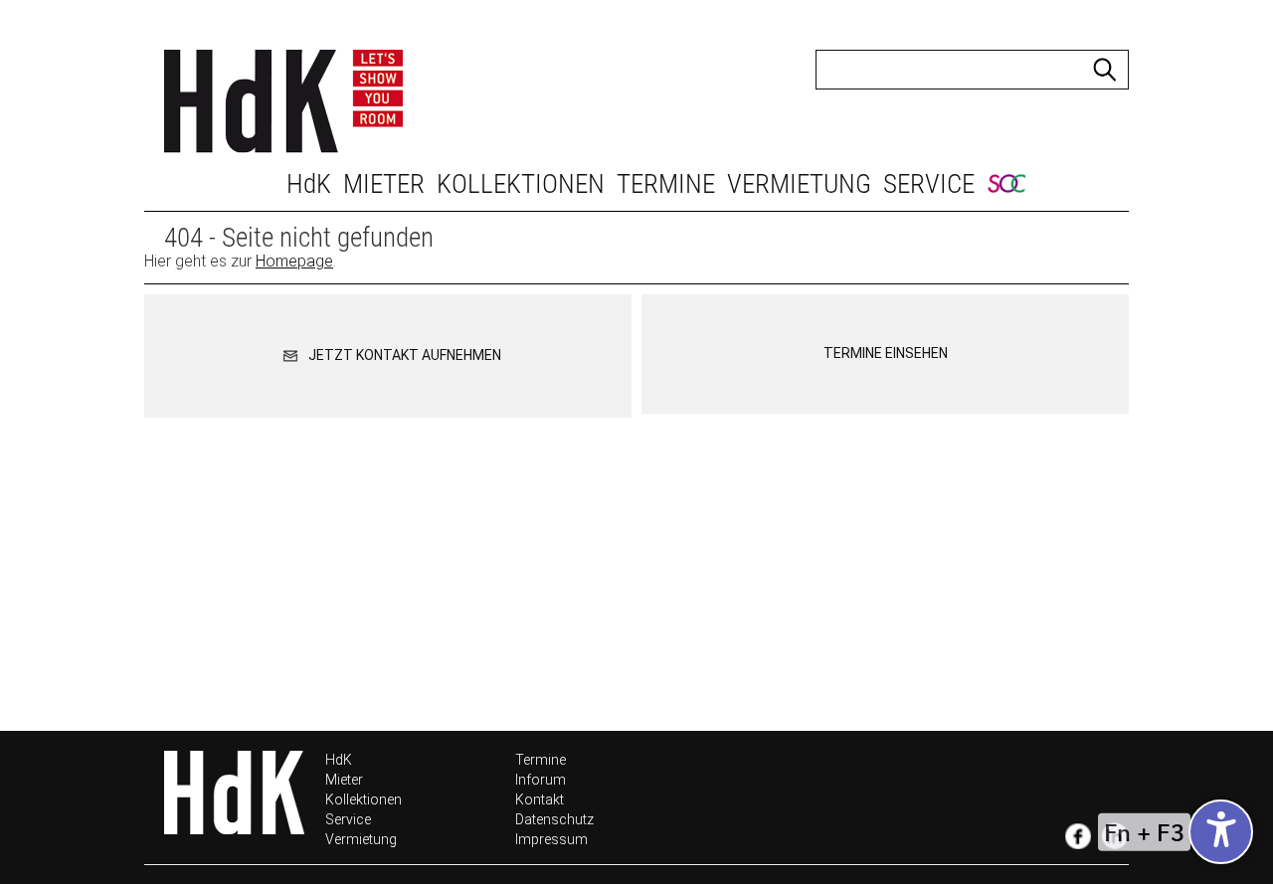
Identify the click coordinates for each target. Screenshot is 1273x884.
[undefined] (1220, 831)
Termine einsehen (885, 353)
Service (929, 184)
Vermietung (799, 184)
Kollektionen (521, 184)
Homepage (294, 261)
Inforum (540, 780)
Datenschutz (554, 819)
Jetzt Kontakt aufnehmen (403, 355)
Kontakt (539, 799)
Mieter (384, 184)
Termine (666, 184)
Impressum (551, 839)
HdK (308, 184)
